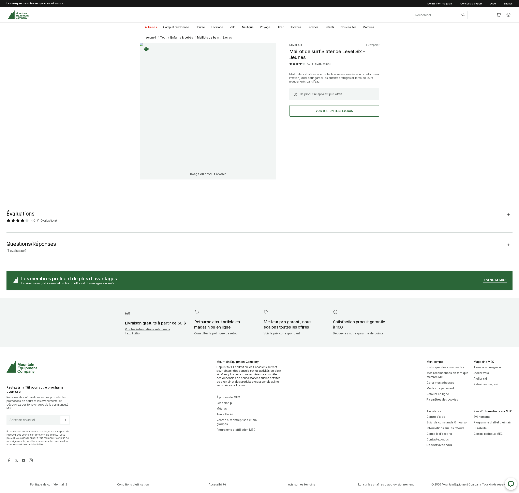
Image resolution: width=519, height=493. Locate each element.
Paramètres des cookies (442, 399)
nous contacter (44, 441)
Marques (368, 27)
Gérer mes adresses (440, 382)
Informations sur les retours (445, 428)
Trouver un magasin (487, 367)
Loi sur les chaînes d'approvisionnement (386, 484)
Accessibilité (217, 484)
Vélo (233, 27)
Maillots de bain (208, 37)
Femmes (313, 27)
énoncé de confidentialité (28, 444)
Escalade (217, 27)
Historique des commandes (445, 367)
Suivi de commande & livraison (448, 422)
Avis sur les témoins (301, 484)
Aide (493, 3)
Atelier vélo (481, 373)
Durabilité (480, 428)
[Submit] (463, 14)
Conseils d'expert (471, 3)
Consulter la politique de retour (216, 333)
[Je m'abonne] (64, 420)
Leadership (224, 403)
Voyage (265, 27)
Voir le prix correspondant (282, 333)
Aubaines (151, 27)
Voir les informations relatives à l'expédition (147, 331)
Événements (482, 416)
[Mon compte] (508, 15)
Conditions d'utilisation (133, 484)
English (508, 3)
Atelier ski (480, 378)
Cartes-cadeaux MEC (488, 433)
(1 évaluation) (321, 64)
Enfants (329, 27)
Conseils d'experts (439, 433)
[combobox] (451, 15)
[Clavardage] (511, 484)
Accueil (151, 37)
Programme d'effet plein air (492, 422)
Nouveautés (348, 27)
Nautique (248, 27)
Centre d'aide (436, 416)
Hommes (295, 27)
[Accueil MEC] (18, 14)
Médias (222, 408)
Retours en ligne (438, 394)
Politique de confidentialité (48, 484)
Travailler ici (225, 414)
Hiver (280, 27)
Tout (163, 37)
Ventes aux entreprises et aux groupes (237, 422)
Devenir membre (495, 280)
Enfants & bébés (181, 37)
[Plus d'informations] (146, 49)
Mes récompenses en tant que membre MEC (447, 375)
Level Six (295, 44)
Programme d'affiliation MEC (236, 429)
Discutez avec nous (439, 445)
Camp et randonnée (176, 27)
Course (200, 27)
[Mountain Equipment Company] (39, 367)
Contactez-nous (438, 439)
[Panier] (499, 15)
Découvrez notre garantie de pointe (358, 333)
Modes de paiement (440, 388)
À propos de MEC (228, 397)
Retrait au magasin (486, 384)
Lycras (227, 37)
